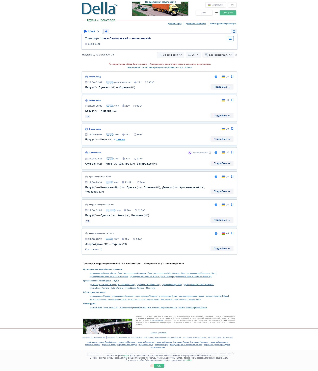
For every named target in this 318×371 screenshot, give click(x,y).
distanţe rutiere (195, 299)
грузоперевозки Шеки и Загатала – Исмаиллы (109, 276)
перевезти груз (146, 345)
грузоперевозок (156, 320)
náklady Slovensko (186, 307)
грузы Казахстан (110, 307)
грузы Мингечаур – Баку (172, 285)
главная (154, 333)
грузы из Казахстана (219, 342)
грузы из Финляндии (127, 345)
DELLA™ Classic (214, 337)
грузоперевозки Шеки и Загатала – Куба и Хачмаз (151, 276)
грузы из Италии (92, 345)
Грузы (115, 281)
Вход (204, 13)
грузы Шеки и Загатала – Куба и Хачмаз (106, 288)
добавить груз (175, 24)
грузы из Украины (199, 342)
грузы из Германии (145, 342)
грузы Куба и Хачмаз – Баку (148, 285)
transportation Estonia (136, 299)
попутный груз (161, 345)
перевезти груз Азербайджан (217, 345)
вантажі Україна (139, 307)
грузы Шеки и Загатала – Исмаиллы (199, 285)
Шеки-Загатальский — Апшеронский (118, 38)
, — (110, 87)
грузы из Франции (164, 342)
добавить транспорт (196, 24)
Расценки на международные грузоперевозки (162, 337)
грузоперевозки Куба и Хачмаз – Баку (169, 273)
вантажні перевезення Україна (191, 296)
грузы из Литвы (109, 345)
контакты (163, 333)
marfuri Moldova (170, 307)
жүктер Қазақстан (155, 307)
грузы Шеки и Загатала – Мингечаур (140, 288)
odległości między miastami (176, 299)
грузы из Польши (127, 342)
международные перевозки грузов (186, 345)
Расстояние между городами (194, 337)
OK (159, 365)
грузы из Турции (181, 342)
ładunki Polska (201, 307)
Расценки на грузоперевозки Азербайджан (124, 337)
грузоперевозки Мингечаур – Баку (201, 273)
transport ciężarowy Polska (217, 296)
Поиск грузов (89, 304)
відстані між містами (155, 299)
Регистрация (228, 13)
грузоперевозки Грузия (167, 296)
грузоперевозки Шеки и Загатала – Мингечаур (192, 276)
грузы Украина (96, 307)
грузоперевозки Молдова (146, 296)
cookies (125, 355)
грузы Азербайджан (108, 342)
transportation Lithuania (117, 299)
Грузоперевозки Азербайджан (97, 269)
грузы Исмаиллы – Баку (125, 285)
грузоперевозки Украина (100, 296)
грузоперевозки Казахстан (123, 296)
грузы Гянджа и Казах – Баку (102, 285)
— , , (121, 163)
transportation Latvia (98, 299)
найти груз (92, 342)
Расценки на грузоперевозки (94, 337)
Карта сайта (228, 337)
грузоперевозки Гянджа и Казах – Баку (106, 273)
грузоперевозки (158, 347)
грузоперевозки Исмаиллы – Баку (138, 273)
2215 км (120, 139)
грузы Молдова (125, 307)
